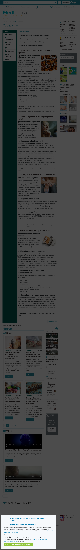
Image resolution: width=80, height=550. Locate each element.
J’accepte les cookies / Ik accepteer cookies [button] (18, 544)
